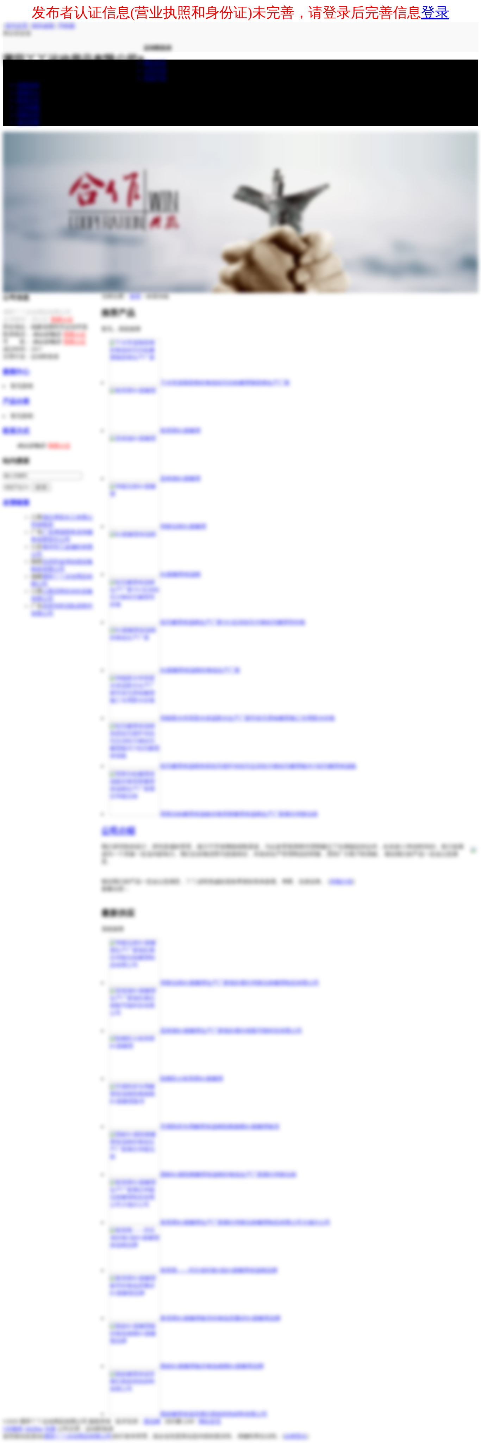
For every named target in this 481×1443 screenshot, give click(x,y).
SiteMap (34, 1429)
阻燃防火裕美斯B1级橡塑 (191, 1078)
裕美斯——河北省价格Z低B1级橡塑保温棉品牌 (218, 1270)
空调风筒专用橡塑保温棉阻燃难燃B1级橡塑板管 (220, 1126)
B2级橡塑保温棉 (180, 574)
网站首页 (210, 1421)
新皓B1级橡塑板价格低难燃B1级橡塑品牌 (212, 1366)
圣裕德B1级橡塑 (180, 478)
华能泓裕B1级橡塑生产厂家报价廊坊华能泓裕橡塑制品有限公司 (239, 983)
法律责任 (295, 1436)
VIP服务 (13, 1429)
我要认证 (62, 319)
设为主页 (16, 26)
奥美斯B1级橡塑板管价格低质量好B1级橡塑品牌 (220, 1318)
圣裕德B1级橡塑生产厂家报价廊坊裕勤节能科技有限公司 (231, 1031)
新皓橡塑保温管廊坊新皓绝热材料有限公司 (213, 1414)
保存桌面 (43, 26)
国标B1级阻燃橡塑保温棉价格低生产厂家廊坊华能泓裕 (228, 1174)
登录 (435, 12)
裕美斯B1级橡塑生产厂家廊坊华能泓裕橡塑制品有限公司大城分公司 (245, 1222)
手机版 (66, 26)
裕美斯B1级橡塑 (180, 430)
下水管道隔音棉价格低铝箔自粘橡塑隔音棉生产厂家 (225, 383)
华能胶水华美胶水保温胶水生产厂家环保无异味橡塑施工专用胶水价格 (247, 718)
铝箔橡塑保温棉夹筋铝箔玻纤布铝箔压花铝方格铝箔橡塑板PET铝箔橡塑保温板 (258, 766)
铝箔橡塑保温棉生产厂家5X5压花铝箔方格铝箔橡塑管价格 (232, 622)
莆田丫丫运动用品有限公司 (78, 1436)
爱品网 (152, 1421)
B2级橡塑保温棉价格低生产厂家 (200, 670)
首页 (135, 296)
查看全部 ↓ (114, 889)
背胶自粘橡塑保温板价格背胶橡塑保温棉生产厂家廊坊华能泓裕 (239, 814)
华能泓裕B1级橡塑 (183, 526)
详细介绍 (341, 881)
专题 (50, 1429)
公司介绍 (118, 830)
